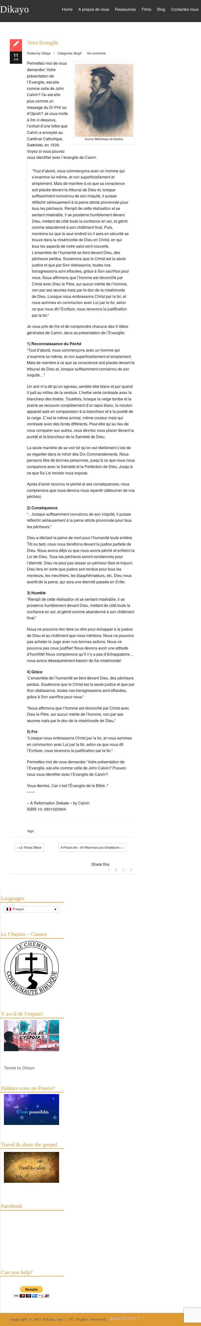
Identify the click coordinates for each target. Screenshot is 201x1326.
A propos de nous (93, 9)
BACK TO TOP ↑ (125, 1318)
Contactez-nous (185, 9)
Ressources (125, 9)
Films (146, 9)
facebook (109, 870)
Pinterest (131, 870)
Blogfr (78, 53)
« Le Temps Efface (29, 847)
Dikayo (14, 9)
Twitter (116, 870)
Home (67, 9)
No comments (96, 53)
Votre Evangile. (43, 43)
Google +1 (123, 870)
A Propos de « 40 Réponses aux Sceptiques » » (92, 847)
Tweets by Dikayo (19, 1068)
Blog (161, 9)
